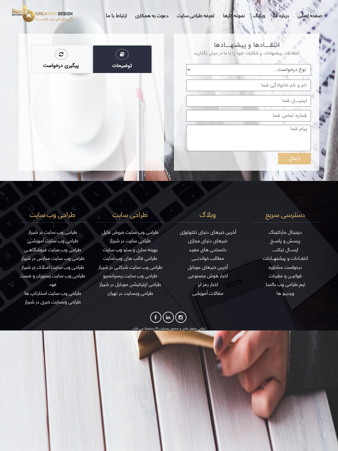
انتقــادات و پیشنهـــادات (285, 258)
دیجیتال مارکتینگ (285, 232)
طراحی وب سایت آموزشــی (52, 240)
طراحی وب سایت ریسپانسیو (130, 275)
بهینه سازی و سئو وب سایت (130, 249)
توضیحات (122, 66)
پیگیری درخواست (61, 66)
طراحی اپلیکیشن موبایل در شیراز (130, 284)
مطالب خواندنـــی (208, 258)
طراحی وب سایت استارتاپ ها (52, 293)
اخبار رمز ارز (208, 284)
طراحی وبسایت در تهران (130, 293)
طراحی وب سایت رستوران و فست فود (52, 279)
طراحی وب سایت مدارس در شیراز (52, 258)
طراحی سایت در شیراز (130, 240)
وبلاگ (259, 15)
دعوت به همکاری (152, 15)
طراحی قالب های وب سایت (130, 258)
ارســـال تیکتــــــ (285, 249)
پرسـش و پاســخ (285, 240)
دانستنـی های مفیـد (208, 249)
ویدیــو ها (285, 293)
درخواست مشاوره (285, 267)
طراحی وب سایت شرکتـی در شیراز (130, 267)
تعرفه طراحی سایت (196, 15)
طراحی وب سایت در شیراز (52, 232)
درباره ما (281, 15)
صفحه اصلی (310, 15)
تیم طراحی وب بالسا (285, 284)
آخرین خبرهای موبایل (208, 267)
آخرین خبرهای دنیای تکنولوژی (208, 232)
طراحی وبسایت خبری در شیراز (53, 301)
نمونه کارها (234, 15)
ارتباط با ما (116, 15)
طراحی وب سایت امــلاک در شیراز (52, 267)
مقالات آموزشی (207, 293)
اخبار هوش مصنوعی (208, 275)
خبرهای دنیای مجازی (207, 240)
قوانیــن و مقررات (285, 275)
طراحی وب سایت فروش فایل (130, 232)
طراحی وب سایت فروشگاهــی (52, 249)
